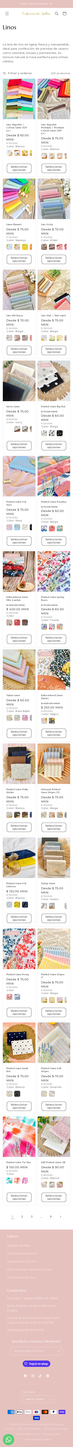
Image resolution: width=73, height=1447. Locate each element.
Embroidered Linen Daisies (52, 697)
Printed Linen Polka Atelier (17, 791)
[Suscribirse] (58, 1351)
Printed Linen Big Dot (53, 406)
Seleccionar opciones (19, 168)
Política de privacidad (55, 1428)
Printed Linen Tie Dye (18, 1162)
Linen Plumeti (14, 224)
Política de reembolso (29, 1428)
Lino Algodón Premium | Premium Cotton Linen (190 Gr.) (52, 129)
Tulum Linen (13, 695)
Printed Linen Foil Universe (16, 885)
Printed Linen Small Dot (17, 1070)
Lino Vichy (47, 224)
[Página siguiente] (60, 1216)
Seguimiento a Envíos (21, 1261)
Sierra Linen (13, 406)
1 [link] (12, 1216)
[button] (7, 13)
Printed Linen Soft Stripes (51, 1070)
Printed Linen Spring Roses (52, 599)
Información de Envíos (22, 1253)
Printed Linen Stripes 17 (53, 976)
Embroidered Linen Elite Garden (17, 599)
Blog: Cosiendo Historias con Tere (29, 1269)
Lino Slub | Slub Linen (53, 315)
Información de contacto (38, 1439)
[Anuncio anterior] (6, 4)
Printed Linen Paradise (54, 501)
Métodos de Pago (18, 1245)
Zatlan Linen (48, 883)
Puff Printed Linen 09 (53, 1162)
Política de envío (51, 1434)
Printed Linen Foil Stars (16, 503)
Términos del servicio (21, 1277)
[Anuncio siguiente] (66, 4)
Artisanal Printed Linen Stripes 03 (50, 791)
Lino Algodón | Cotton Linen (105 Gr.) (16, 127)
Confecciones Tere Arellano (33, 1424)
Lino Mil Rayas (14, 315)
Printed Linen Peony (17, 974)
